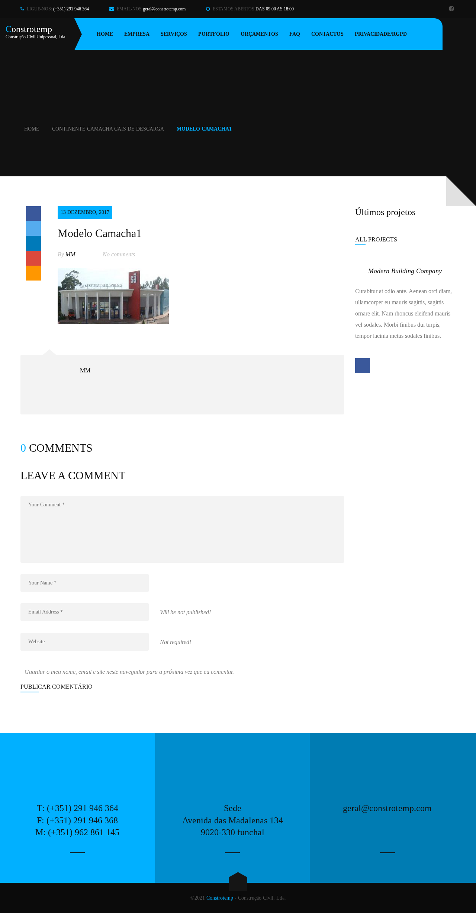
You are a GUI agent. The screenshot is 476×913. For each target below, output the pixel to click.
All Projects (376, 239)
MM (70, 254)
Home (31, 129)
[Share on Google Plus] (33, 258)
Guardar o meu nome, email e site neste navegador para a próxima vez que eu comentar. (129, 672)
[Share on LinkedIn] (33, 243)
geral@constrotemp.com (164, 9)
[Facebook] (452, 9)
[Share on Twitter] (33, 228)
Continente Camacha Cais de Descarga (108, 129)
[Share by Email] (33, 273)
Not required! (175, 642)
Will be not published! (185, 612)
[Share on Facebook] (33, 213)
